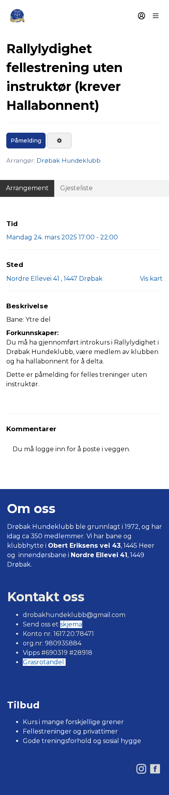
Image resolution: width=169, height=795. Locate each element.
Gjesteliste (76, 188)
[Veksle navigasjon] (156, 16)
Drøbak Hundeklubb (69, 160)
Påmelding (26, 140)
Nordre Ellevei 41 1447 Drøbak (54, 278)
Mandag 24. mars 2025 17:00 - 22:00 (62, 237)
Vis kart (151, 278)
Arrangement (27, 188)
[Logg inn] (141, 16)
